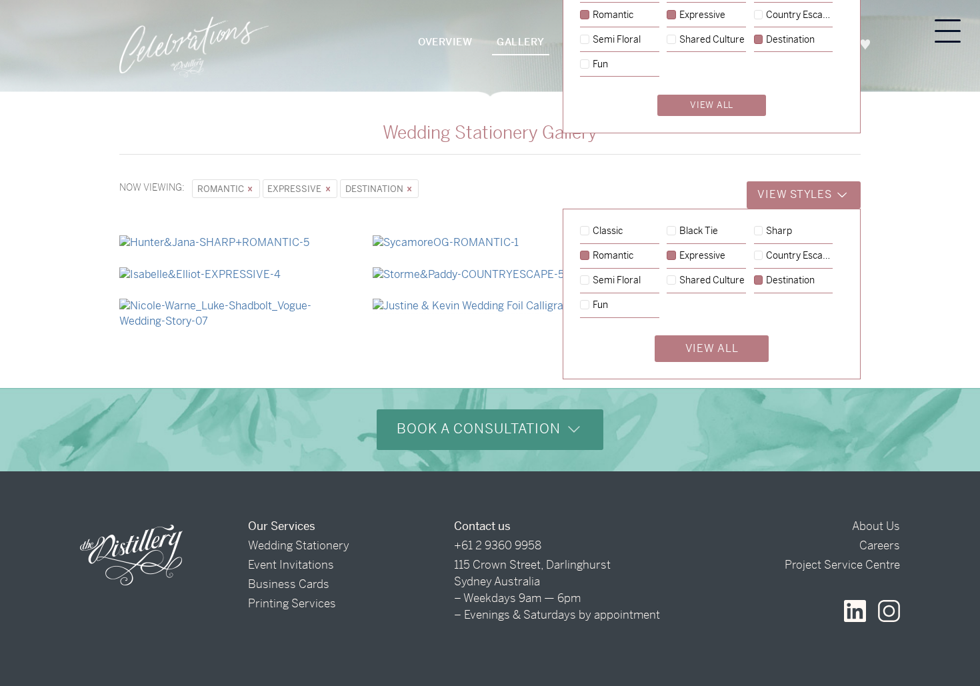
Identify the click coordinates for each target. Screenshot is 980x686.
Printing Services (292, 603)
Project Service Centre (842, 564)
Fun (600, 305)
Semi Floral (617, 280)
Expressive (295, 189)
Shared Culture (712, 280)
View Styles (796, 194)
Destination (375, 189)
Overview (445, 41)
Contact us (482, 526)
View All (712, 348)
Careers (879, 545)
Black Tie (698, 231)
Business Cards (288, 584)
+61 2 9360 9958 (497, 545)
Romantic (221, 189)
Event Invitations (291, 564)
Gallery (521, 41)
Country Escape (799, 256)
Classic (608, 231)
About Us (876, 526)
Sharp (779, 231)
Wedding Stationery (298, 545)
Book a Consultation (481, 429)
